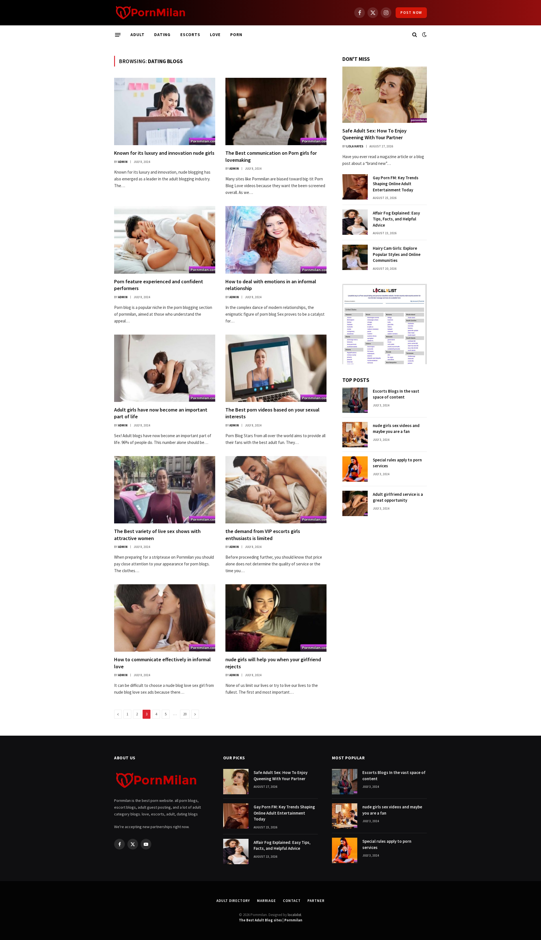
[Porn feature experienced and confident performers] (164, 239)
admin (123, 162)
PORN (236, 34)
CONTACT (291, 900)
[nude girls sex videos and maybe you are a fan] (355, 434)
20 (185, 714)
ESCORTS (190, 34)
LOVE (215, 34)
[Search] (414, 34)
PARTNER (315, 900)
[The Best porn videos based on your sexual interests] (276, 368)
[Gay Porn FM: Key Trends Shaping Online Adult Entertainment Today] (355, 187)
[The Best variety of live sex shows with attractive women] (164, 489)
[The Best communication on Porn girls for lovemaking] (276, 111)
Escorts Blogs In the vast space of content (396, 394)
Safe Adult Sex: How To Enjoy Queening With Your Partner (374, 134)
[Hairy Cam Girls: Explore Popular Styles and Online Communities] (355, 257)
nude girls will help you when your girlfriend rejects (273, 662)
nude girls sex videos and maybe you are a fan (396, 428)
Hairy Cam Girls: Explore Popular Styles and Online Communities (396, 254)
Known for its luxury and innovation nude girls (164, 153)
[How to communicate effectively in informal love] (164, 618)
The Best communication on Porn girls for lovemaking (271, 156)
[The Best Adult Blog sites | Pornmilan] (150, 12)
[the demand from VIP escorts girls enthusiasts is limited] (276, 489)
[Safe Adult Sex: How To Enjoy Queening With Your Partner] (384, 95)
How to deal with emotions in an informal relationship (270, 284)
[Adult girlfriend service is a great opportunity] (355, 503)
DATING (162, 34)
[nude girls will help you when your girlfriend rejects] (276, 618)
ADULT (137, 34)
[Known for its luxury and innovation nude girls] (164, 111)
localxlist (294, 914)
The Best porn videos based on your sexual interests (272, 413)
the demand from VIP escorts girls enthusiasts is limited (262, 534)
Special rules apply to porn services (397, 462)
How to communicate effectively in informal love (162, 662)
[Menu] (118, 34)
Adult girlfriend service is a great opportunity (398, 497)
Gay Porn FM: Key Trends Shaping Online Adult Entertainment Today (395, 184)
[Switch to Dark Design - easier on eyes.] (424, 34)
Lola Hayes (354, 146)
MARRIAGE (266, 900)
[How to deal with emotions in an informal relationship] (276, 239)
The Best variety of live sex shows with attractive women (157, 534)
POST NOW (411, 12)
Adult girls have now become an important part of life (160, 413)
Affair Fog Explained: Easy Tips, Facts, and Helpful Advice (396, 219)
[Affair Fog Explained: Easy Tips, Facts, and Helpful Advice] (355, 222)
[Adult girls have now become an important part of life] (164, 368)
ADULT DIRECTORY (233, 900)
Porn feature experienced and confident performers (158, 284)
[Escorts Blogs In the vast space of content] (355, 400)
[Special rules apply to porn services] (355, 469)
